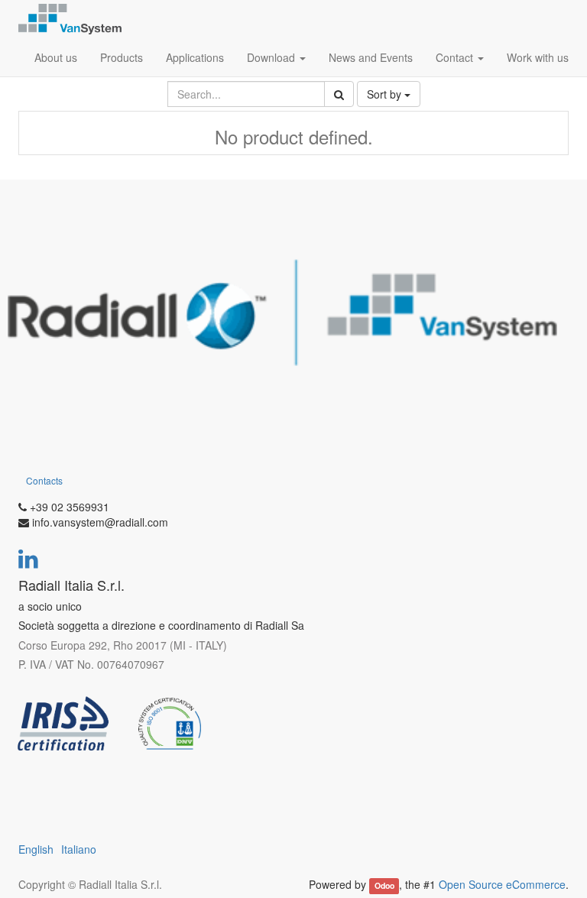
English (36, 849)
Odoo (384, 885)
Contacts (44, 480)
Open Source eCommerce (502, 884)
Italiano (78, 849)
